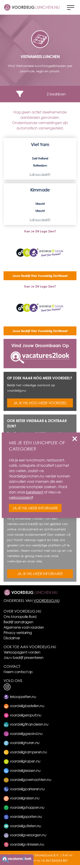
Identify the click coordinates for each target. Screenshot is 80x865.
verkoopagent (20, 497)
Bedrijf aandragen (18, 622)
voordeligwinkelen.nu (26, 844)
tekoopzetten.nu (22, 696)
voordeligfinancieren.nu (28, 724)
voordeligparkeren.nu (27, 789)
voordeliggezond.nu (25, 733)
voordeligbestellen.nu (26, 705)
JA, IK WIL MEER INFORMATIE (40, 573)
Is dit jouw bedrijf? (40, 174)
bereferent (34, 492)
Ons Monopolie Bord (20, 616)
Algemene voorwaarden (24, 627)
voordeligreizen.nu (24, 798)
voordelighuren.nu (24, 742)
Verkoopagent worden (22, 652)
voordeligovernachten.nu (30, 779)
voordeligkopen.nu (24, 761)
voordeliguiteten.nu (25, 825)
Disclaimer (12, 638)
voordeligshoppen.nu (26, 807)
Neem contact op (18, 671)
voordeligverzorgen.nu (27, 835)
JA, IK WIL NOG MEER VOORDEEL (40, 402)
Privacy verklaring (18, 632)
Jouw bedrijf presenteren (23, 657)
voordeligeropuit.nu (25, 715)
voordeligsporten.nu (25, 816)
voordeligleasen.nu (24, 770)
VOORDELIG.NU (46, 600)
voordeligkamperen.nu (28, 752)
